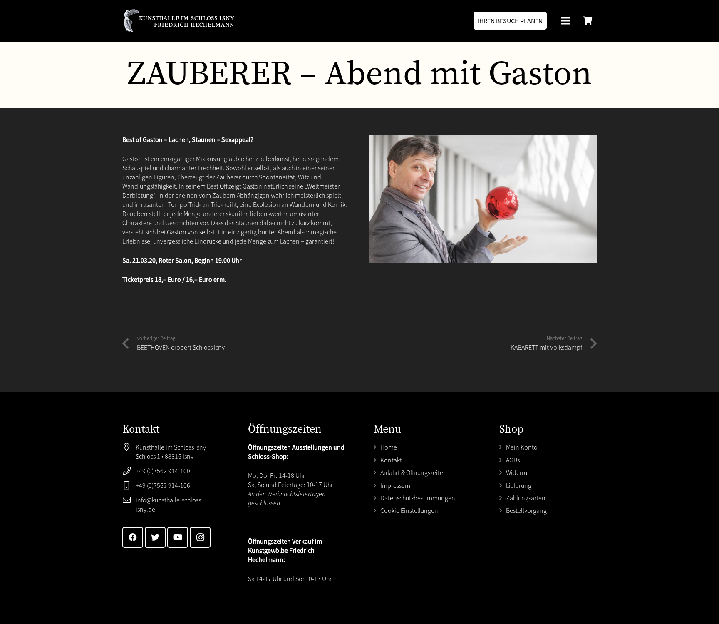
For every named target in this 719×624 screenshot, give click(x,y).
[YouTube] (177, 537)
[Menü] (565, 20)
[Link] (179, 20)
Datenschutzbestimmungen (417, 498)
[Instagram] (200, 537)
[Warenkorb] (587, 21)
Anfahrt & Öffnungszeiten (413, 472)
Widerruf (517, 472)
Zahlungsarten (525, 498)
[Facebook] (132, 537)
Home (388, 447)
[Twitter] (155, 537)
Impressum (395, 485)
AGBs (513, 460)
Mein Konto (522, 447)
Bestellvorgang (526, 510)
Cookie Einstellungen (409, 510)
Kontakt (391, 460)
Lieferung (518, 485)
